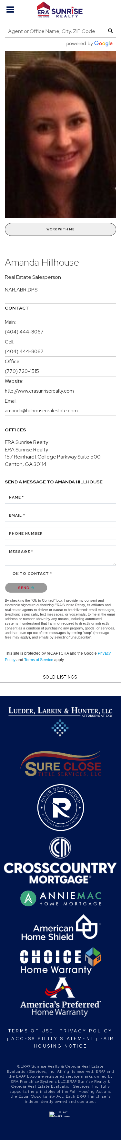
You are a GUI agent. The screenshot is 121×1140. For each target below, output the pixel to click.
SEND (24, 588)
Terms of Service (38, 660)
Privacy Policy (86, 1031)
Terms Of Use (31, 1031)
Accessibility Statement (52, 1038)
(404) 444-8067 (24, 332)
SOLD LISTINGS (60, 677)
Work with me (60, 229)
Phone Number (26, 533)
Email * (17, 515)
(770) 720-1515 (22, 371)
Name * (16, 497)
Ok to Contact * (32, 573)
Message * (21, 551)
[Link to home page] (60, 9)
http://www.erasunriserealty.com (39, 391)
